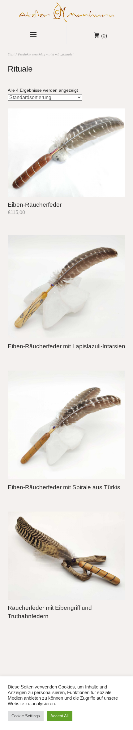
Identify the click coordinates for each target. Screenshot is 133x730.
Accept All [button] (59, 716)
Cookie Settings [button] (25, 716)
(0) (104, 35)
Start (11, 54)
